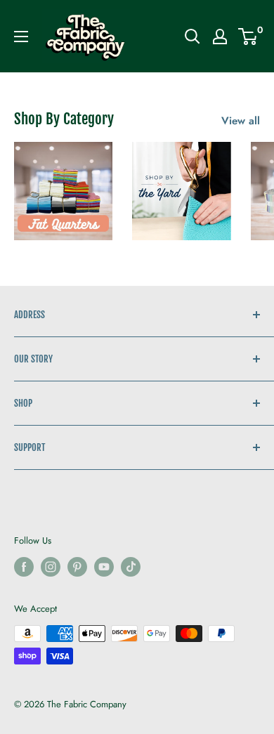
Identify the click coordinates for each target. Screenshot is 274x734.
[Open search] (192, 36)
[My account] (220, 36)
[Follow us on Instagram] (50, 567)
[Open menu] (21, 36)
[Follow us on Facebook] (24, 567)
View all (240, 121)
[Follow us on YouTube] (104, 567)
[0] (248, 36)
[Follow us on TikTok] (131, 567)
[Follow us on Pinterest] (77, 567)
